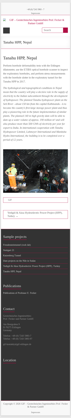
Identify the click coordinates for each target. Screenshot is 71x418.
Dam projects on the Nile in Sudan (19, 261)
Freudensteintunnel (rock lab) (17, 245)
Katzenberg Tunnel (12, 255)
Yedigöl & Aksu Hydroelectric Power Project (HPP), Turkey (34, 214)
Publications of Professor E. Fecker (19, 293)
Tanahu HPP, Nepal (12, 271)
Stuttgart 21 (8, 250)
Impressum (35, 13)
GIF (10, 200)
